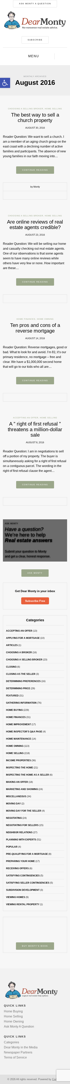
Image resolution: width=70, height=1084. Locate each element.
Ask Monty (35, 573)
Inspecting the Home (19, 767)
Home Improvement (18, 724)
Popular (12, 846)
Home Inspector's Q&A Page (24, 731)
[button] (5, 83)
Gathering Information (21, 702)
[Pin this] (43, 195)
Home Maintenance (18, 738)
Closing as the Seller (20, 674)
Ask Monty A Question (35, 4)
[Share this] (26, 195)
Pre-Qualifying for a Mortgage (27, 854)
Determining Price (18, 688)
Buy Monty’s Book (35, 946)
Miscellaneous (16, 796)
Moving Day (13, 803)
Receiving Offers (17, 868)
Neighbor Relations (19, 832)
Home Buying (14, 710)
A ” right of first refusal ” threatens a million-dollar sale (35, 429)
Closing (11, 666)
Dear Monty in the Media (21, 1047)
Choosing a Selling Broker (25, 109)
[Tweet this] (32, 195)
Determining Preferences (23, 681)
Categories (11, 1042)
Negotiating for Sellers (22, 825)
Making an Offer (17, 782)
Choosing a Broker (19, 652)
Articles (12, 645)
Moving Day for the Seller (23, 810)
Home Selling (53, 109)
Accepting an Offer (25, 418)
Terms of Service (15, 1057)
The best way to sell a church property (35, 117)
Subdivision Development (22, 890)
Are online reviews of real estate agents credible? (35, 224)
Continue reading (35, 170)
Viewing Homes (15, 897)
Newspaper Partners (18, 1052)
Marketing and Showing (22, 789)
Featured (12, 695)
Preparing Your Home (20, 861)
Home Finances (26, 319)
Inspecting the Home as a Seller (27, 774)
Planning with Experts (21, 839)
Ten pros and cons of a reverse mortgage (35, 328)
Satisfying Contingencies (23, 875)
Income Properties (18, 760)
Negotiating (14, 818)
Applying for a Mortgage (23, 638)
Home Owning (45, 319)
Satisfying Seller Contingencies (27, 882)
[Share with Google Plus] (37, 195)
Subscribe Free (35, 600)
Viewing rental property (22, 904)
